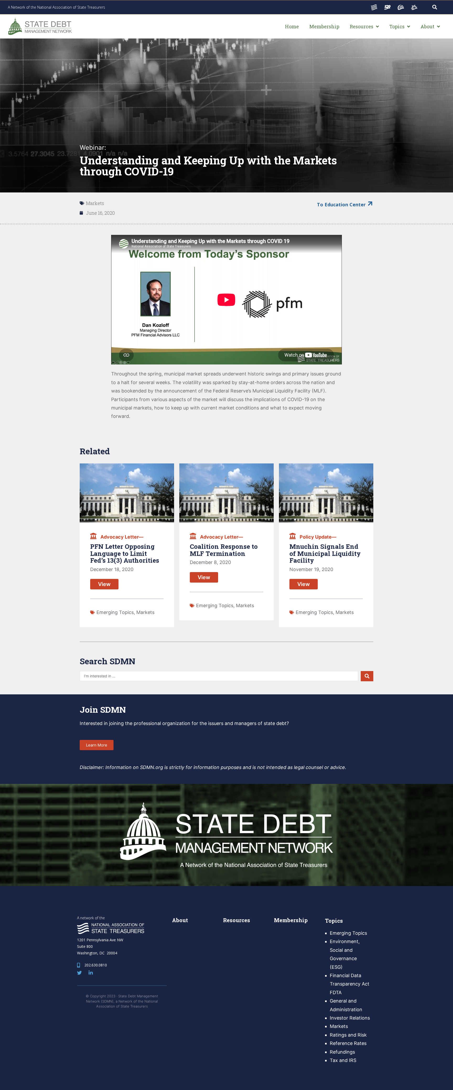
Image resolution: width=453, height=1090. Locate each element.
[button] (97, 745)
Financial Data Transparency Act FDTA (349, 984)
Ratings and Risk (348, 1035)
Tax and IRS (343, 1060)
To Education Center (341, 204)
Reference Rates (348, 1043)
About (180, 920)
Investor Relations (350, 1018)
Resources (236, 920)
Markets (95, 203)
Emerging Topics (115, 612)
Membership (291, 920)
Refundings (342, 1052)
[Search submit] (367, 676)
